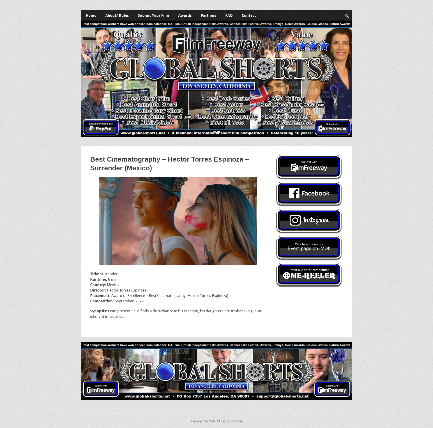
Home (91, 15)
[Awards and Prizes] (216, 79)
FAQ (229, 15)
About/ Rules (117, 15)
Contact (249, 15)
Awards (185, 15)
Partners (208, 15)
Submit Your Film (153, 15)
